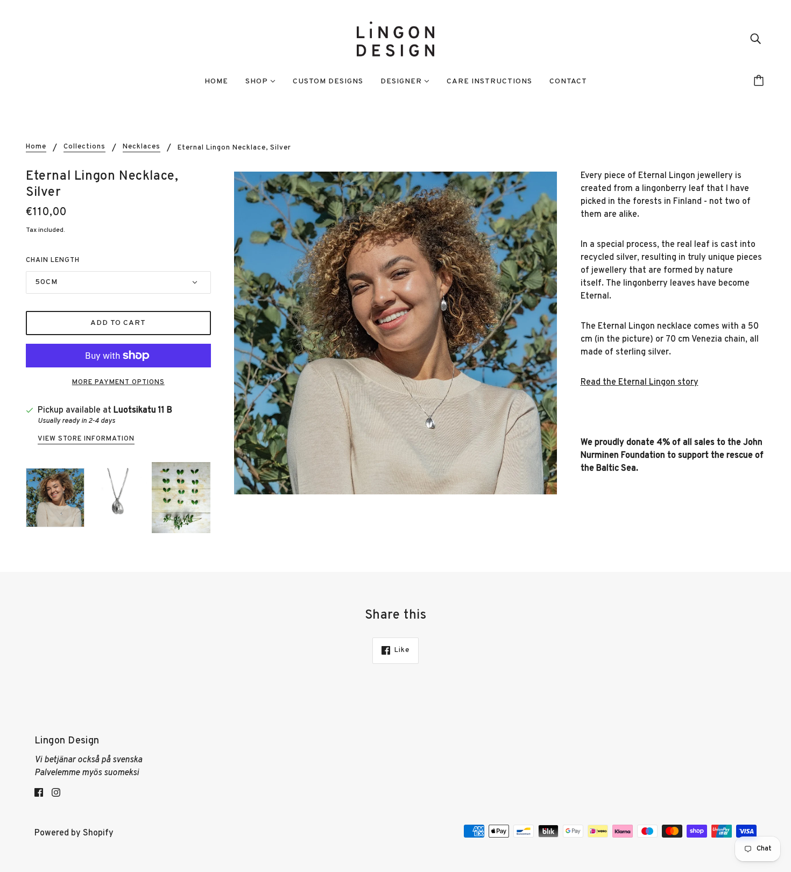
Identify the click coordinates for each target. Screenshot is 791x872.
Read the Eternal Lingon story (639, 382)
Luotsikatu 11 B (143, 410)
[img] (755, 39)
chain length (53, 260)
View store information (86, 439)
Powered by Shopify (74, 833)
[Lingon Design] (395, 39)
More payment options (118, 382)
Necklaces (141, 147)
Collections (84, 147)
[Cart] (760, 81)
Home (36, 147)
